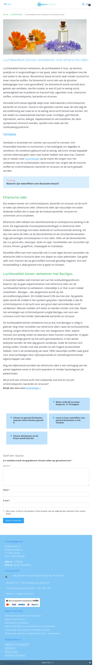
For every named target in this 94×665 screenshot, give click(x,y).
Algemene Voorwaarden (17, 644)
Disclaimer (10, 647)
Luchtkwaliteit (16, 14)
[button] (87, 4)
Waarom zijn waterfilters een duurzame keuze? (32, 183)
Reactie (7, 466)
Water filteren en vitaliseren (17, 622)
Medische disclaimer (15, 655)
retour (27, 593)
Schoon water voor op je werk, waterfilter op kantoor (27, 630)
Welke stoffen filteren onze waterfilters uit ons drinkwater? (30, 626)
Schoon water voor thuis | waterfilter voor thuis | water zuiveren (32, 633)
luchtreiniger (32, 158)
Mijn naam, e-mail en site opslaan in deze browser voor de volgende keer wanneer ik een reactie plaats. (45, 512)
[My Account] (83, 4)
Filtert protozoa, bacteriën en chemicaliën (23, 615)
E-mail (6, 500)
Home (5, 14)
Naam (6, 490)
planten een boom (26, 575)
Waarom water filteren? (15, 619)
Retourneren (11, 651)
